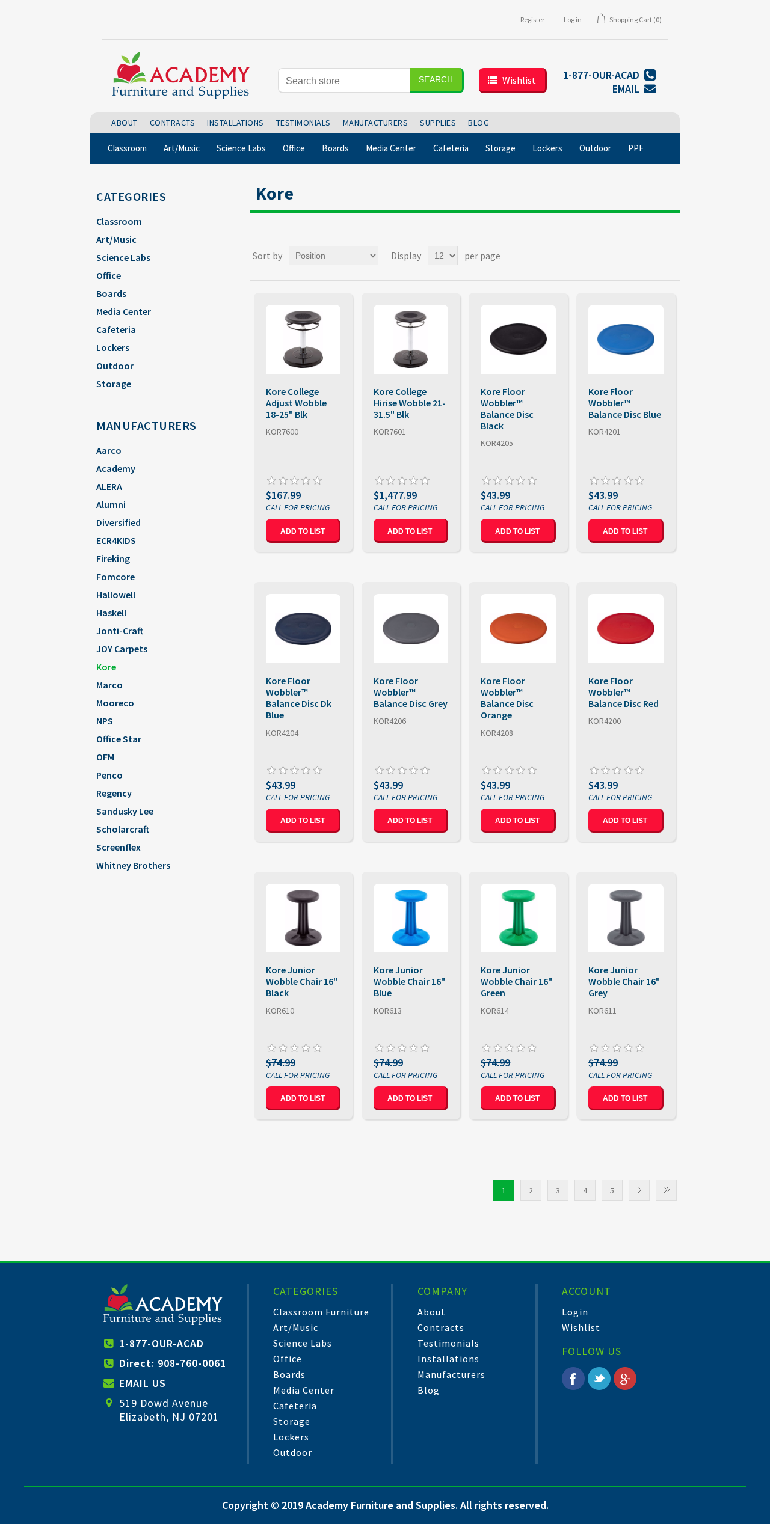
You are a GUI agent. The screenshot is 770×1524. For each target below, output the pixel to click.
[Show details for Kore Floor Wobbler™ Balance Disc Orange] (518, 628)
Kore (106, 667)
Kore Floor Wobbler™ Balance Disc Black (507, 409)
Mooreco (115, 703)
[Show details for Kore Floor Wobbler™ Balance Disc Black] (518, 339)
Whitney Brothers (133, 865)
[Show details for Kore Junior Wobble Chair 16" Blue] (411, 918)
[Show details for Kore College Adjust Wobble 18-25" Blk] (303, 339)
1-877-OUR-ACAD (161, 1343)
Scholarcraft (122, 829)
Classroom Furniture (321, 1312)
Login (575, 1312)
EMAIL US (142, 1383)
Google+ (625, 1378)
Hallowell (115, 595)
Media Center (123, 311)
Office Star (118, 739)
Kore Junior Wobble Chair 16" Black (301, 981)
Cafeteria (116, 329)
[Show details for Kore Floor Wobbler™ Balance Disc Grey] (411, 628)
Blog (428, 1390)
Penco (109, 775)
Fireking (113, 558)
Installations (448, 1359)
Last (666, 1190)
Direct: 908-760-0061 (172, 1363)
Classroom (119, 221)
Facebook (573, 1378)
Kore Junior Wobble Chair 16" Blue (409, 981)
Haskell (111, 613)
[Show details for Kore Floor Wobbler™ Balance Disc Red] (625, 628)
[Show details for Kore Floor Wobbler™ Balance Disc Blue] (625, 339)
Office (108, 275)
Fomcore (115, 577)
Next (639, 1190)
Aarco (109, 450)
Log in (573, 19)
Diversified (118, 522)
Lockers (112, 347)
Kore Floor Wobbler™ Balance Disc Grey (411, 692)
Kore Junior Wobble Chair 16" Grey (624, 981)
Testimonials (448, 1343)
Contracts (440, 1327)
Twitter (599, 1378)
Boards (111, 293)
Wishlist (581, 1327)
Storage (113, 384)
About (431, 1312)
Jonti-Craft (119, 631)
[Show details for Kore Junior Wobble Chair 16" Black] (303, 918)
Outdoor (115, 366)
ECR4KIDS (116, 540)
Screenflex (118, 847)
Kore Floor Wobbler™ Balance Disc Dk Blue (298, 698)
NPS (104, 721)
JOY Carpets (121, 649)
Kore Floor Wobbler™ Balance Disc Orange (507, 698)
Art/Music (116, 239)
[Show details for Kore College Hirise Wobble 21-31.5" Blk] (411, 339)
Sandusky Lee (124, 811)
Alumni (111, 504)
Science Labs (123, 257)
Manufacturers (451, 1374)
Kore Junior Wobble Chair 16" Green (516, 981)
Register (532, 19)
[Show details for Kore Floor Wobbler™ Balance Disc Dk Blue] (303, 628)
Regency (114, 793)
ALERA (109, 486)
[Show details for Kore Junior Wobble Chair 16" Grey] (625, 918)
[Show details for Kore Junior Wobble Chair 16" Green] (518, 918)
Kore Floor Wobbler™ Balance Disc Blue (624, 403)
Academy (115, 468)
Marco (109, 685)
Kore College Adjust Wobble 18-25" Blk (296, 403)
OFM (105, 757)
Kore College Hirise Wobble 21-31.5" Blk (410, 403)
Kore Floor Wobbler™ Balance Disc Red (623, 692)
